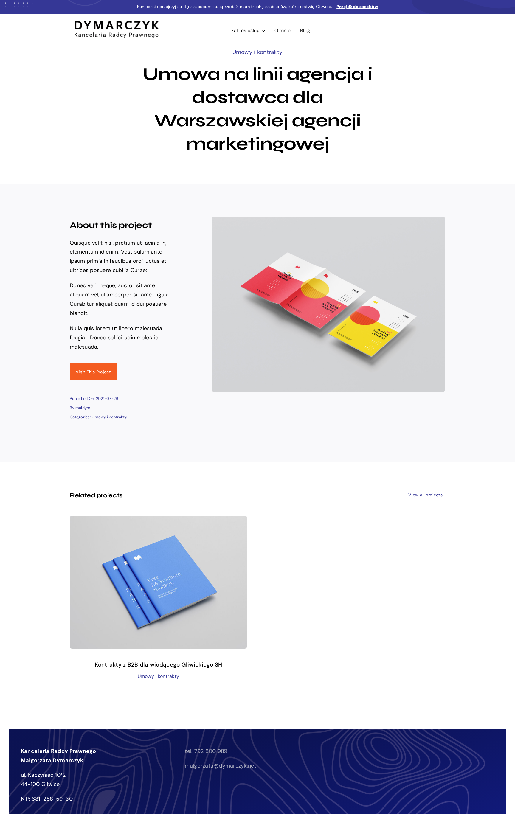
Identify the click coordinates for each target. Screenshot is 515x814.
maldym (83, 407)
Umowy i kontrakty (257, 52)
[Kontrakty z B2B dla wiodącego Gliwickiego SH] (158, 520)
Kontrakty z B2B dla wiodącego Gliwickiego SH (158, 664)
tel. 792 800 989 (206, 751)
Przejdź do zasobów (357, 6)
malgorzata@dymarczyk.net (220, 765)
